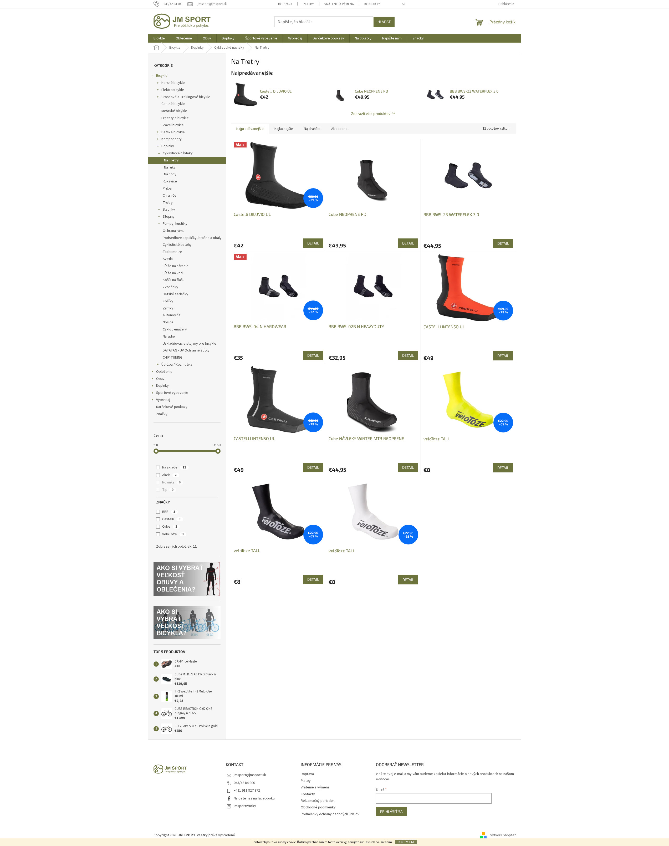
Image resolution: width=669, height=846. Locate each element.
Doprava (285, 4)
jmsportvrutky (245, 806)
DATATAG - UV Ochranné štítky (186, 350)
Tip (167, 489)
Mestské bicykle (174, 111)
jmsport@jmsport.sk (250, 775)
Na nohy (170, 174)
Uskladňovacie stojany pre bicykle (189, 343)
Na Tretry (171, 160)
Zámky (168, 308)
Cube (169, 526)
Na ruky (170, 167)
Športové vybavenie (172, 392)
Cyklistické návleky (178, 153)
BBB (168, 511)
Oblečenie (164, 371)
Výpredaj (163, 399)
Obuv (160, 378)
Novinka (171, 482)
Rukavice (170, 181)
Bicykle (161, 75)
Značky (161, 414)
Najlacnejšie (283, 128)
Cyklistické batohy (177, 244)
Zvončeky (170, 287)
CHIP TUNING (172, 357)
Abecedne (339, 128)
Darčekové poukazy (171, 407)
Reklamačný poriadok (318, 800)
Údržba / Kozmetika (176, 364)
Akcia (169, 475)
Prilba (167, 188)
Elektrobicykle (172, 90)
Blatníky (169, 209)
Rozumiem (406, 842)
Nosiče (168, 322)
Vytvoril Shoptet (503, 835)
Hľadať (384, 21)
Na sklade (174, 467)
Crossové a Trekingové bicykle (185, 97)
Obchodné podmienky (318, 807)
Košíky (168, 301)
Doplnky (167, 146)
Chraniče (169, 195)
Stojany (169, 216)
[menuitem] (159, 38)
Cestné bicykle (173, 103)
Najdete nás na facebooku (254, 798)
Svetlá (168, 259)
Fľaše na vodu (174, 273)
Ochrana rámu (174, 230)
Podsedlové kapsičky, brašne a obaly (192, 238)
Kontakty (372, 4)
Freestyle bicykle (175, 118)
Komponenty (171, 139)
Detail (313, 243)
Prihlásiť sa (391, 811)
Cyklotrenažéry (175, 329)
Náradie (169, 336)
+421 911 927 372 (247, 790)
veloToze (173, 534)
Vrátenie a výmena (339, 4)
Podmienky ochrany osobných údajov (330, 814)
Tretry (168, 202)
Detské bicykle (173, 132)
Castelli (171, 519)
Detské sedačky (175, 294)
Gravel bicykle (172, 125)
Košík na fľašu (174, 280)
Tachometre (172, 251)
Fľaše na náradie (175, 266)
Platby (308, 4)
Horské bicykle (173, 82)
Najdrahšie (312, 128)
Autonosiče (172, 315)
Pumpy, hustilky (175, 223)
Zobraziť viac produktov (370, 113)
